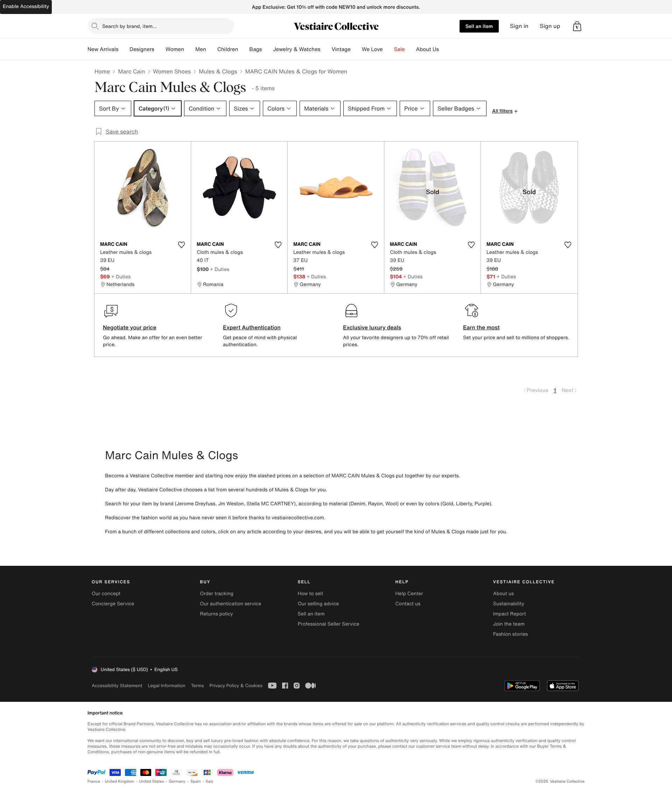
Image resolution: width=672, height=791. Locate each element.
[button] (577, 26)
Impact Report (509, 614)
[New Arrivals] (124, 49)
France (94, 781)
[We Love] (388, 49)
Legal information (166, 685)
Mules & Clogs (218, 71)
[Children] (243, 49)
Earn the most (481, 327)
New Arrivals (103, 49)
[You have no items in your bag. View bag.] (577, 26)
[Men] (212, 49)
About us (503, 593)
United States (151, 781)
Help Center (409, 593)
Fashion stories (510, 634)
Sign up (550, 26)
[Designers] (160, 49)
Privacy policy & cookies (235, 685)
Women (175, 49)
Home (102, 71)
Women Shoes (172, 71)
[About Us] (444, 49)
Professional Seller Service (328, 624)
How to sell (310, 593)
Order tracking (216, 593)
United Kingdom (119, 781)
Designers (142, 49)
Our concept (106, 593)
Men (200, 49)
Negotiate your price (129, 327)
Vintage (340, 49)
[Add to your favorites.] (181, 245)
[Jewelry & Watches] (326, 49)
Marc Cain (131, 71)
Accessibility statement (117, 685)
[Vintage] (356, 49)
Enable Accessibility (26, 6)
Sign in (519, 26)
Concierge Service (113, 603)
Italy (210, 781)
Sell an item (479, 26)
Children (227, 49)
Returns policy (216, 614)
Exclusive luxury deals (372, 327)
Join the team (509, 624)
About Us (427, 49)
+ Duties (121, 276)
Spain (195, 781)
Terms (197, 685)
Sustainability (508, 603)
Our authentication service (230, 603)
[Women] (189, 49)
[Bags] (267, 49)
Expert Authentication (252, 327)
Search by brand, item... (129, 26)
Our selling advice (318, 603)
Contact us (408, 603)
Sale (399, 49)
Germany (177, 781)
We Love (372, 49)
